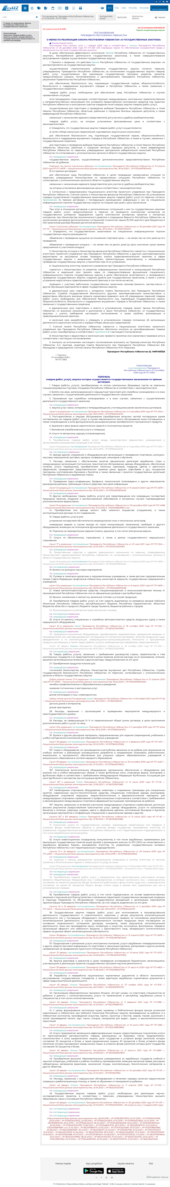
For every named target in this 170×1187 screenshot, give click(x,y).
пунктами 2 (101, 332)
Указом (133, 45)
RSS (151, 1163)
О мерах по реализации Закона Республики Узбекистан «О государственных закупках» (17, 25)
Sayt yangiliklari (94, 1163)
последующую (60, 452)
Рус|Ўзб (133, 8)
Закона (109, 53)
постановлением (103, 166)
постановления (79, 411)
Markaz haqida (63, 1163)
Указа (78, 626)
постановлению (138, 368)
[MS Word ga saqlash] (66, 8)
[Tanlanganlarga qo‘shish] (32, 8)
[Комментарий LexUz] (45, 8)
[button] (20, 25)
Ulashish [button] (161, 17)
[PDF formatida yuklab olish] (73, 8)
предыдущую (60, 157)
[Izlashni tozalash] (36, 17)
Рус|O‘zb (144, 8)
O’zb (123, 8)
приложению (50, 200)
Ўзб (117, 8)
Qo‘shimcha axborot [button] (137, 17)
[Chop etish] (80, 8)
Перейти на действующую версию (150, 30)
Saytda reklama (125, 1163)
